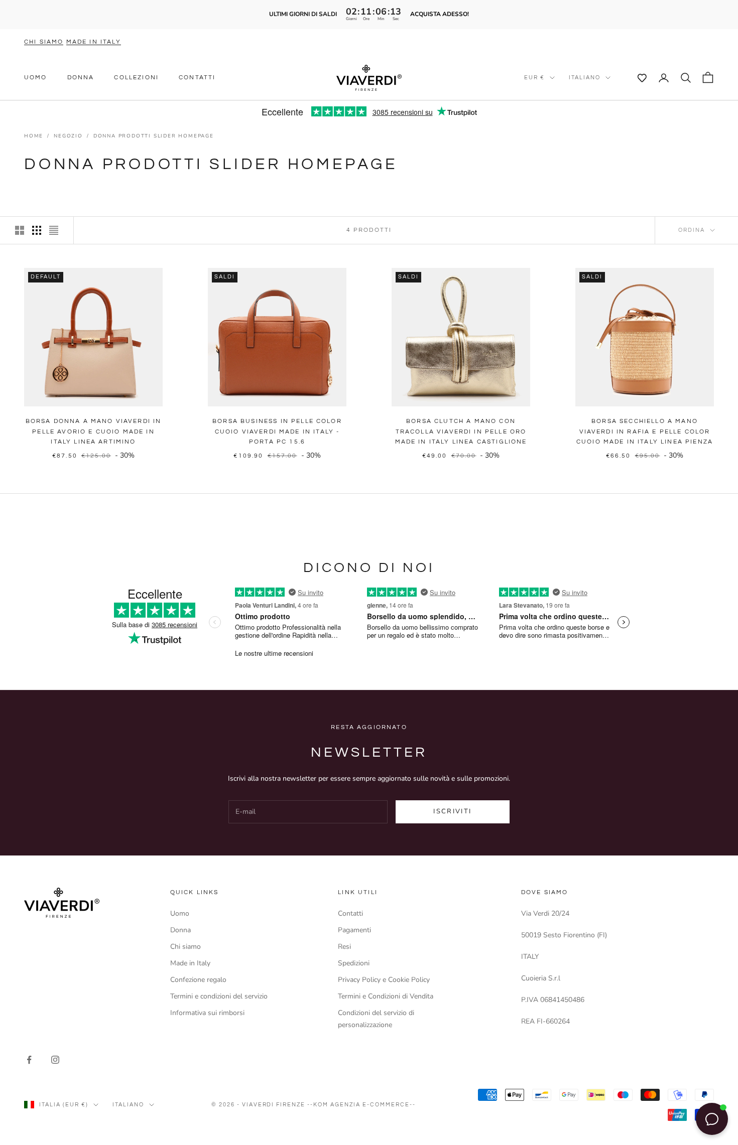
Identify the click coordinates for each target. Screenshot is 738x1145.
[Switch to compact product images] (53, 230)
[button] (637, 78)
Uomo (35, 77)
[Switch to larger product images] (19, 230)
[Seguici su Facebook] (29, 1060)
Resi (344, 946)
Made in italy (93, 42)
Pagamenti (354, 930)
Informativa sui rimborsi (207, 1013)
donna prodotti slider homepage (153, 135)
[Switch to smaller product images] (36, 230)
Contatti (197, 77)
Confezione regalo (198, 979)
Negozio (68, 135)
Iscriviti (452, 811)
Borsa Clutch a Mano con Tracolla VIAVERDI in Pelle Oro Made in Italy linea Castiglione (461, 431)
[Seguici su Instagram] (55, 1060)
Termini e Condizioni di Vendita (385, 996)
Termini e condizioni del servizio (219, 996)
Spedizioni (354, 963)
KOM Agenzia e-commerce (361, 1104)
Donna (80, 77)
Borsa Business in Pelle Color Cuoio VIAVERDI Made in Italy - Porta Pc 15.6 (277, 431)
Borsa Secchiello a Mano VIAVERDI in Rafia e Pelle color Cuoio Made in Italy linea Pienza (644, 431)
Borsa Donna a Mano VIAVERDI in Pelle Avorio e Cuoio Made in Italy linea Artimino (94, 431)
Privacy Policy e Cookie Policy (384, 979)
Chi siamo (43, 42)
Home (33, 135)
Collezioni (136, 77)
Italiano (584, 77)
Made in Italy (190, 963)
